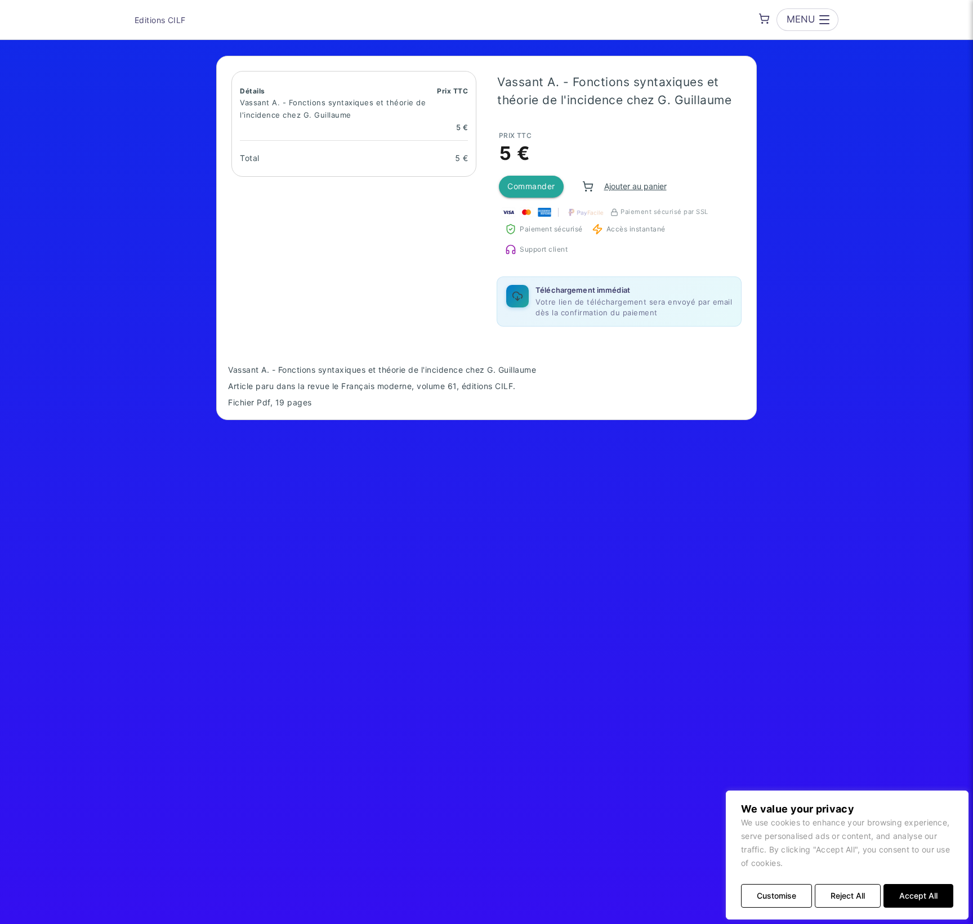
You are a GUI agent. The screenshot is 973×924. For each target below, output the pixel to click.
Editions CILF (160, 20)
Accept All (918, 895)
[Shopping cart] (764, 18)
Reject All (848, 895)
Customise (776, 895)
